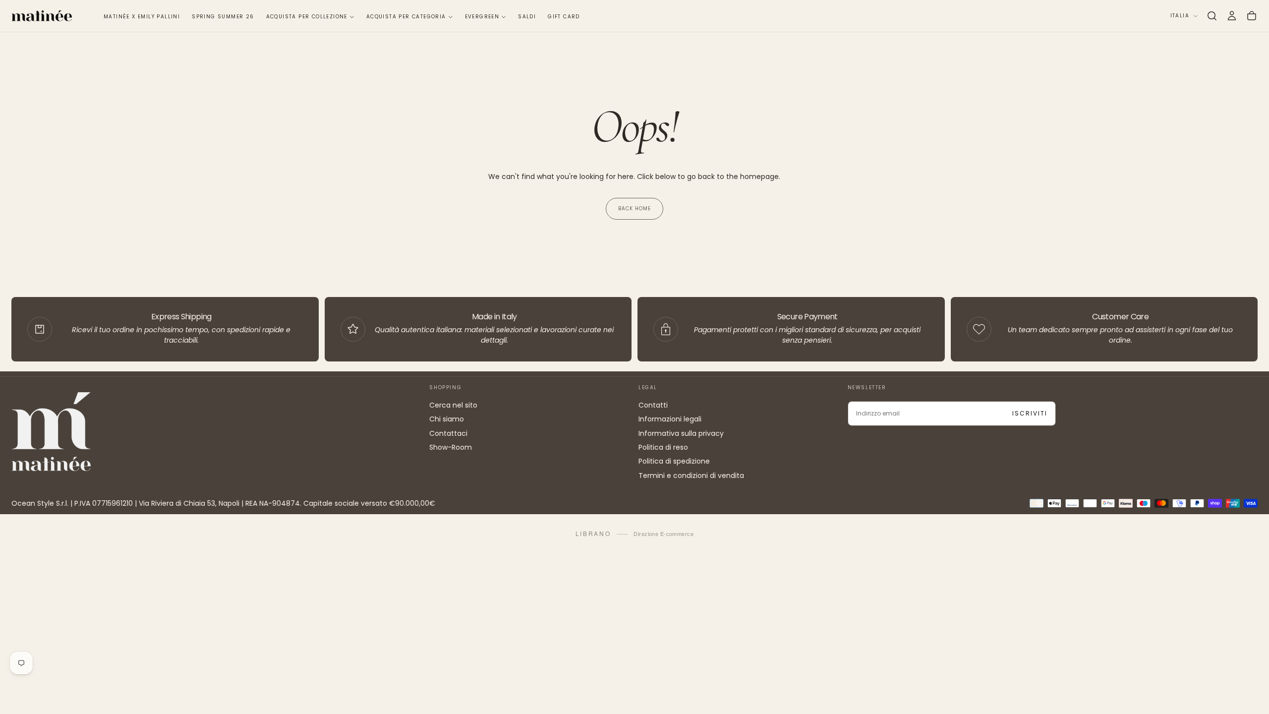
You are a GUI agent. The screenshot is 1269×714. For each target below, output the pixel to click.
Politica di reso (663, 447)
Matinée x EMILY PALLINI (142, 16)
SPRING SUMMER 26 (223, 16)
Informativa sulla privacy (681, 433)
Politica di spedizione (674, 461)
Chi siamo (446, 419)
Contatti (653, 405)
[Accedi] (1232, 16)
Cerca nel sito (453, 405)
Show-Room (450, 447)
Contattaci (448, 433)
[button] (1212, 16)
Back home (634, 208)
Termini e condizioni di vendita (691, 475)
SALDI (527, 16)
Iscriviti (1029, 413)
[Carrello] (1252, 16)
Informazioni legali (669, 419)
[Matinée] (51, 432)
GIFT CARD (564, 16)
